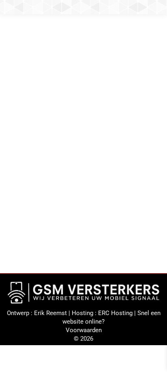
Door (63, 152)
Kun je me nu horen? (47, 139)
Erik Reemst (50, 313)
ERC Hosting (115, 313)
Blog (20, 152)
